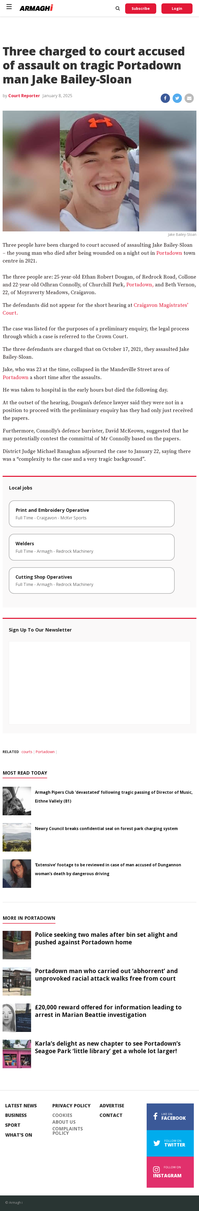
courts (27, 751)
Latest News (21, 1105)
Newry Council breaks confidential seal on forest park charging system (106, 828)
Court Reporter (24, 95)
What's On (18, 1135)
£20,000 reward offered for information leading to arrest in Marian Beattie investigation (108, 1011)
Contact (111, 1115)
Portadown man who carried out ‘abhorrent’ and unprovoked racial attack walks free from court (106, 974)
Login (177, 8)
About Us (64, 1122)
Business (16, 1115)
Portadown (169, 253)
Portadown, (140, 285)
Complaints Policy (67, 1131)
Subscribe (141, 8)
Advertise (112, 1105)
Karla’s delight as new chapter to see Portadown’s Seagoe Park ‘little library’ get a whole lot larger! (108, 1047)
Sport (12, 1125)
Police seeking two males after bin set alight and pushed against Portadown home (106, 938)
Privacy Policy (71, 1105)
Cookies (62, 1115)
